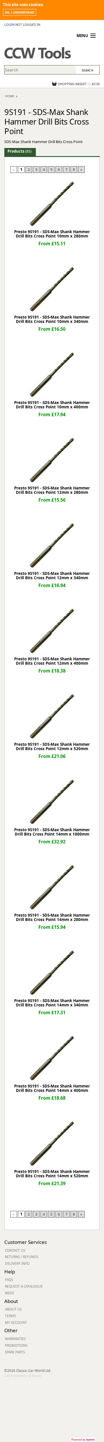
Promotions (16, 1345)
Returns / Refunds (21, 1256)
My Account (16, 1322)
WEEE (9, 1293)
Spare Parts (15, 1352)
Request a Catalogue (24, 1286)
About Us (13, 1309)
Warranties (15, 1338)
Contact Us (15, 1250)
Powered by (83, 1439)
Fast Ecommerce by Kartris (22, 1376)
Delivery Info (17, 1263)
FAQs (9, 1279)
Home (9, 96)
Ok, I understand (19, 12)
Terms (10, 1315)
